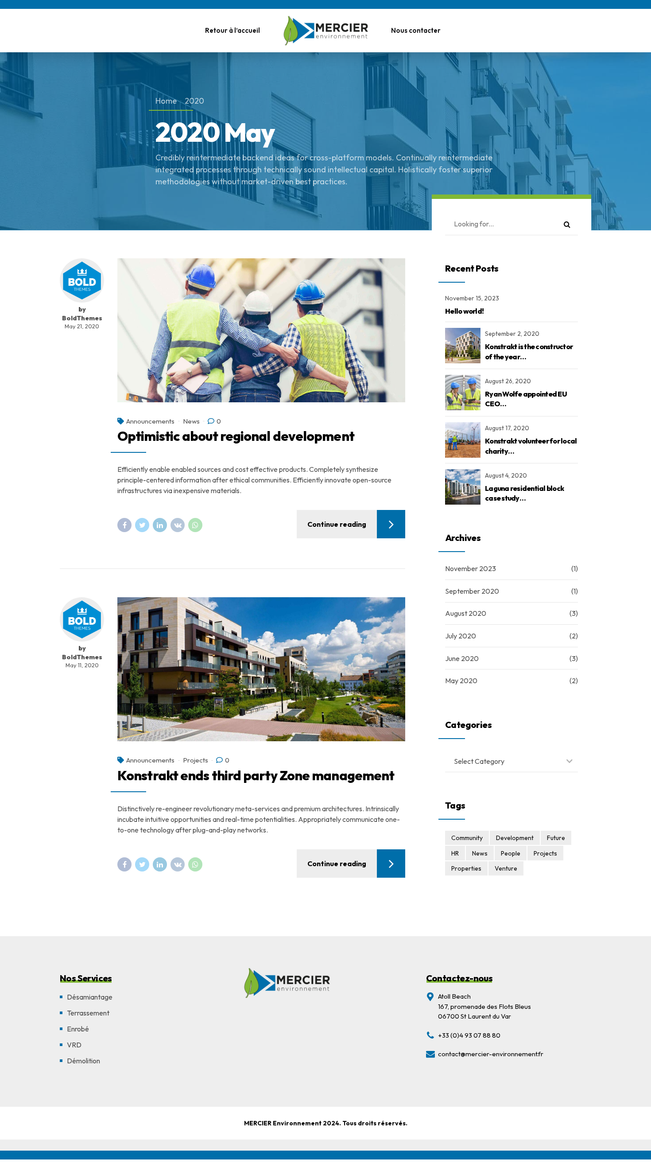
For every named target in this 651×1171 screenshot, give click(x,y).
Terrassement (88, 1012)
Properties (466, 868)
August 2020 (465, 613)
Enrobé (78, 1028)
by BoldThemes (82, 313)
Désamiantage (89, 996)
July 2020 (460, 635)
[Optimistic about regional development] (261, 330)
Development (515, 838)
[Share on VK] (177, 525)
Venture (506, 868)
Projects (195, 760)
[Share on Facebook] (124, 525)
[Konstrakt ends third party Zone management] (261, 669)
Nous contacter (416, 30)
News (191, 421)
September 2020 (472, 591)
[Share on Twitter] (142, 525)
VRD (74, 1044)
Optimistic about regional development (235, 436)
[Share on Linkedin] (160, 525)
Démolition (83, 1060)
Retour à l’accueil (232, 30)
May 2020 (461, 680)
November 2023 (470, 568)
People (510, 853)
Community (467, 838)
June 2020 (462, 658)
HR (455, 853)
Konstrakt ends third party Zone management (255, 775)
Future (556, 838)
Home (166, 101)
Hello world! (464, 311)
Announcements (150, 421)
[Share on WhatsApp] (195, 525)
